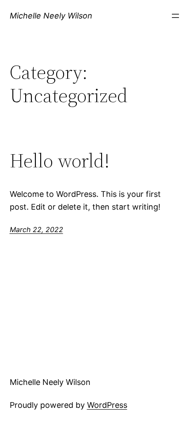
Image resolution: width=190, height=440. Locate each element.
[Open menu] (175, 16)
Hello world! (60, 161)
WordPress (107, 405)
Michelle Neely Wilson (51, 15)
